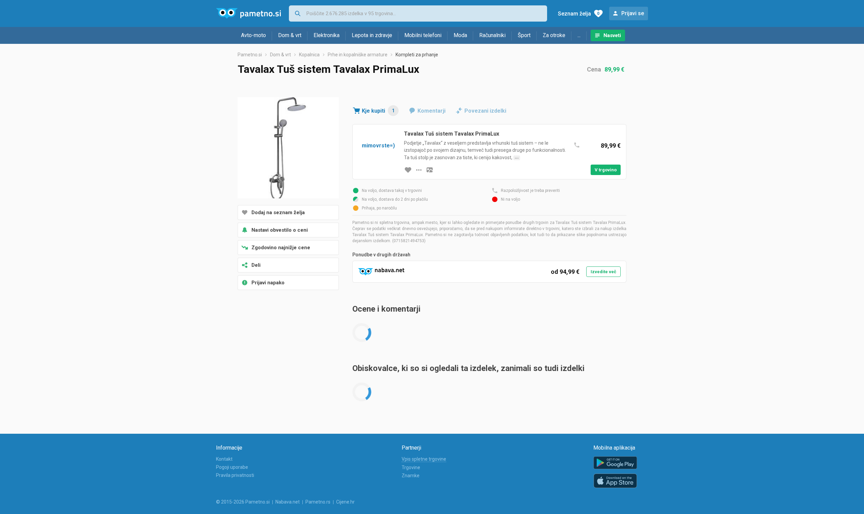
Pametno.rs (317, 502)
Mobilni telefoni (422, 35)
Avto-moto (253, 35)
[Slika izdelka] (430, 170)
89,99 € (614, 69)
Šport (524, 35)
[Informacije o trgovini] (419, 170)
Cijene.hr (345, 502)
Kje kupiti (378, 111)
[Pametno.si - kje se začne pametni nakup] (248, 13)
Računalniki (492, 35)
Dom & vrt (289, 35)
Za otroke (554, 35)
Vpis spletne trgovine (424, 459)
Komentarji (431, 111)
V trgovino (606, 169)
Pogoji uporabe (232, 467)
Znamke (411, 475)
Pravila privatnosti (235, 475)
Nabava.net (287, 502)
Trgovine (411, 467)
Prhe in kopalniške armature (357, 54)
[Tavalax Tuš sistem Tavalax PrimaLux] (288, 148)
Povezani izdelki (485, 111)
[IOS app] (615, 481)
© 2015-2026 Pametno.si (243, 502)
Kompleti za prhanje (417, 54)
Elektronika (327, 35)
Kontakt (224, 459)
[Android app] (615, 462)
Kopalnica (309, 54)
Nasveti (612, 35)
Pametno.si (250, 54)
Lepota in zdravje (372, 35)
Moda (460, 35)
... (578, 35)
